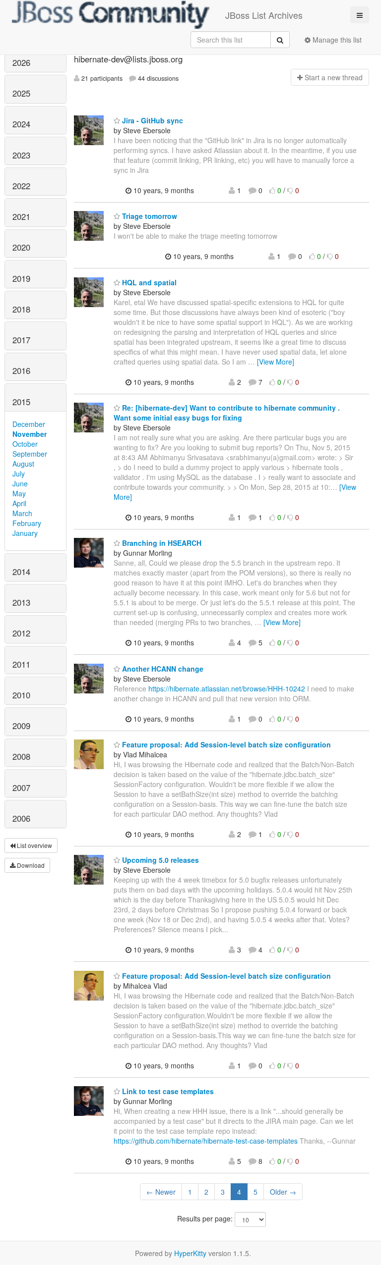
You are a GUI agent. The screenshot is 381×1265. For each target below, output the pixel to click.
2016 (21, 370)
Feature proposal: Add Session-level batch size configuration (225, 744)
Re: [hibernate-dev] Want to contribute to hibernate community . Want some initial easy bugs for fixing (227, 412)
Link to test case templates (167, 1091)
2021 (21, 216)
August (23, 464)
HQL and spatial (148, 282)
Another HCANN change (161, 669)
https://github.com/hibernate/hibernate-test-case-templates (206, 1141)
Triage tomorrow (148, 216)
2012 (21, 633)
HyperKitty (190, 1253)
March (22, 513)
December (28, 424)
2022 (21, 186)
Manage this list (336, 40)
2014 (21, 572)
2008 (21, 756)
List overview (33, 845)
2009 (21, 726)
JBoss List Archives (264, 14)
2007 (21, 787)
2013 (21, 602)
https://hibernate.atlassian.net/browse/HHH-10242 (226, 688)
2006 (21, 818)
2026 (21, 62)
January (25, 533)
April (19, 503)
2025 (21, 93)
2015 (21, 402)
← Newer (161, 1192)
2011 (21, 664)
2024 (21, 124)
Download (30, 865)
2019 (21, 278)
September (29, 454)
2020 (21, 247)
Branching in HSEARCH (160, 543)
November (29, 434)
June (20, 483)
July (18, 473)
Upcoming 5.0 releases (159, 860)
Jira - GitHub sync (151, 120)
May (19, 493)
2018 (21, 309)
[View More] (275, 362)
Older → (283, 1192)
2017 (21, 340)
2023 (21, 155)
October (25, 444)
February (26, 523)
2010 (21, 695)
